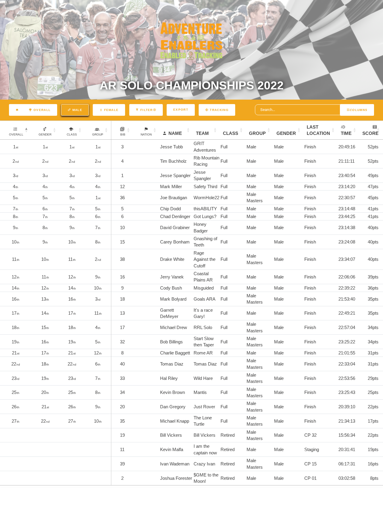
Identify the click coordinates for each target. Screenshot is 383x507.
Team (202, 133)
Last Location (318, 130)
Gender (286, 133)
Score (370, 133)
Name (175, 133)
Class (230, 133)
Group (257, 133)
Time (346, 133)
